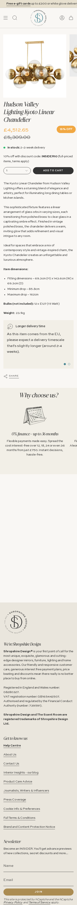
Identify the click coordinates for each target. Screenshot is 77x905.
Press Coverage (14, 799)
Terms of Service (39, 902)
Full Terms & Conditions (19, 817)
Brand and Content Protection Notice (29, 826)
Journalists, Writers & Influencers (26, 790)
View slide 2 (69, 364)
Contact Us (11, 763)
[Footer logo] (15, 622)
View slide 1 (65, 364)
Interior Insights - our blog (20, 772)
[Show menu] (5, 17)
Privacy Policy (12, 902)
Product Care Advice (17, 781)
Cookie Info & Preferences (21, 808)
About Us (9, 754)
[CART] (71, 17)
